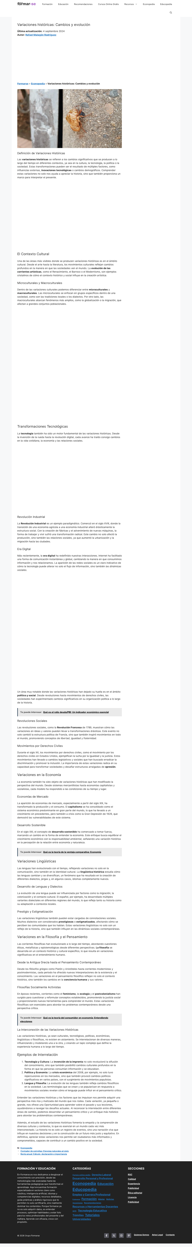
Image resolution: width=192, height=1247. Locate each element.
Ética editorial (135, 1192)
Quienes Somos (141, 1235)
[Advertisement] (69, 57)
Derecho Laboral (101, 1174)
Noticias (110, 1199)
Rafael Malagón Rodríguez (40, 34)
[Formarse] (26, 4)
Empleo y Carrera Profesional (91, 1194)
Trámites (78, 1215)
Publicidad (133, 1188)
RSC (130, 1174)
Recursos (129, 4)
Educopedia (166, 4)
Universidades (82, 1219)
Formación (47, 4)
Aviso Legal (157, 1235)
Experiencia (134, 1183)
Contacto (170, 1235)
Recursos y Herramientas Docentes (95, 1206)
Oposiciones (78, 1203)
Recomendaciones (83, 4)
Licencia (132, 1197)
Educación (63, 4)
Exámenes (76, 1199)
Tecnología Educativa (92, 1210)
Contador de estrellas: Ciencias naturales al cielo (45, 1151)
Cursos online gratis (81, 1175)
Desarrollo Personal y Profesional (93, 1178)
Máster (101, 1199)
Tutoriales (92, 1215)
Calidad (132, 1179)
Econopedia (149, 4)
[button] (171, 12)
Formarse (22, 83)
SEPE (74, 1211)
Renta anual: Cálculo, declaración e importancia (44, 1154)
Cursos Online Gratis (108, 4)
